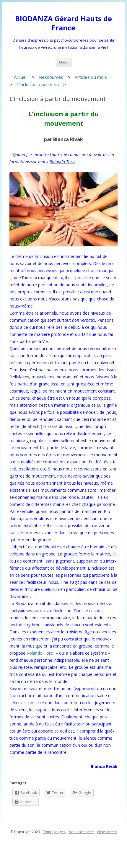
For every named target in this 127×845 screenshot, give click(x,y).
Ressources (51, 77)
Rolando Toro (40, 653)
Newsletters (107, 831)
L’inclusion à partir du (38, 84)
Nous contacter (81, 831)
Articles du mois (91, 77)
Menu (63, 62)
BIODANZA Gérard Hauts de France (63, 23)
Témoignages (54, 831)
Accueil (20, 77)
